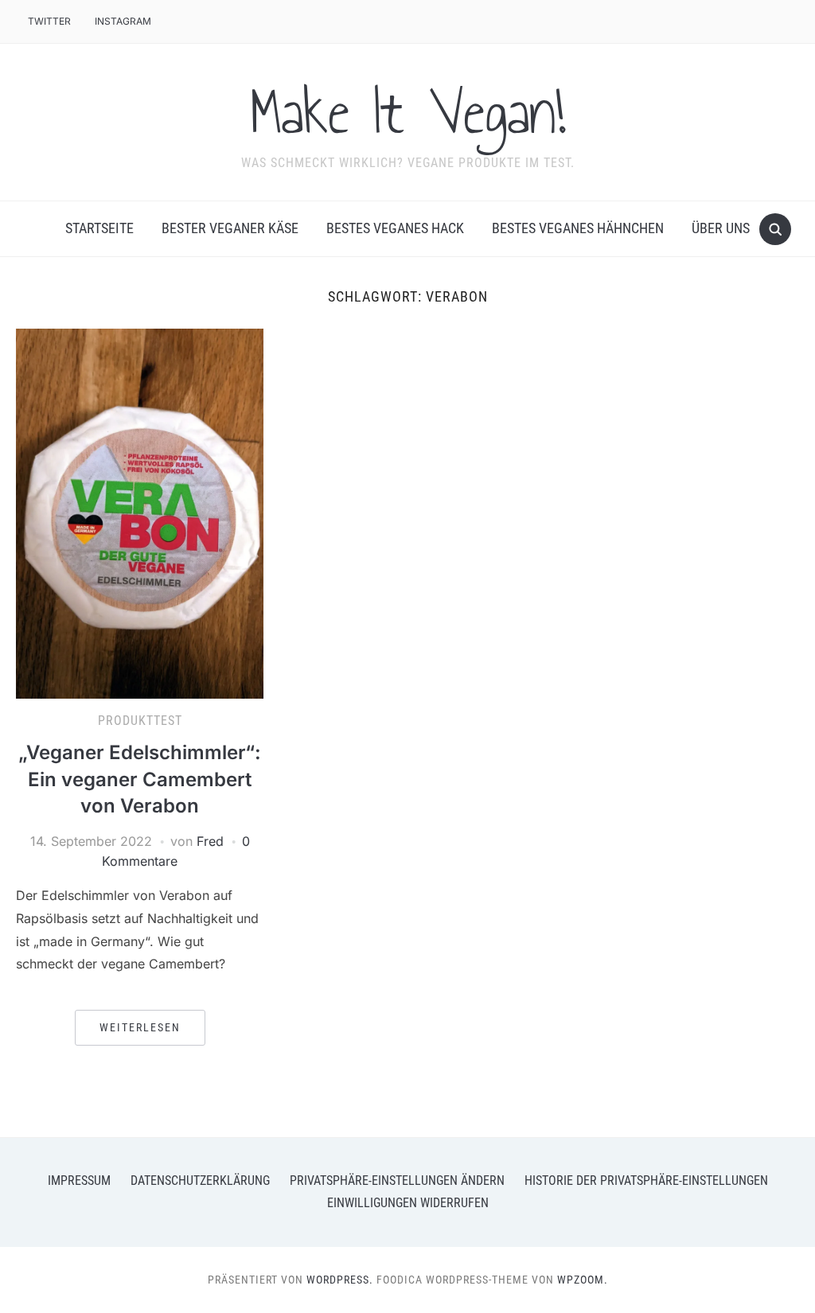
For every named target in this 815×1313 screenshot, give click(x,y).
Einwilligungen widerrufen (408, 1202)
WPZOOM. (582, 1279)
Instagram (123, 21)
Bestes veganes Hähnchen (578, 228)
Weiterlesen (140, 1027)
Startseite (99, 228)
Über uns (721, 228)
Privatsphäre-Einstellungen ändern (397, 1180)
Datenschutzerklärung (200, 1180)
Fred (210, 841)
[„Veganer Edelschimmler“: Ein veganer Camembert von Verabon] (139, 512)
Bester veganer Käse (230, 228)
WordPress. (339, 1279)
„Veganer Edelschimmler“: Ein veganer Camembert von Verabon (139, 779)
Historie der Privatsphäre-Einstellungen (646, 1180)
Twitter (49, 21)
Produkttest (140, 720)
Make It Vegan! (407, 112)
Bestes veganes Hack (395, 228)
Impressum (79, 1180)
